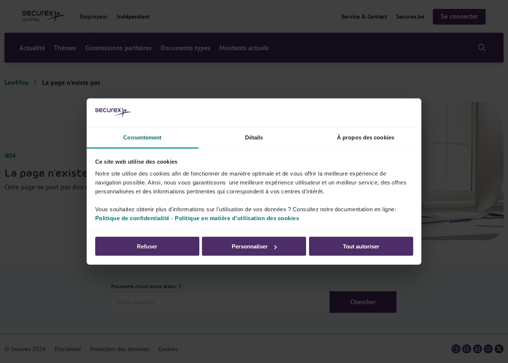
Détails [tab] (254, 137)
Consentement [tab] (142, 137)
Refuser (147, 246)
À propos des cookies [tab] (365, 137)
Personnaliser (250, 246)
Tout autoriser (361, 246)
